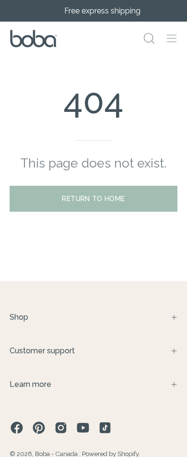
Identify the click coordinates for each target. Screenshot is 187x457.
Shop (19, 317)
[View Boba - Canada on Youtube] (83, 428)
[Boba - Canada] (34, 38)
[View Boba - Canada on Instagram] (61, 428)
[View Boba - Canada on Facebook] (17, 428)
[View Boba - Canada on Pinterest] (39, 428)
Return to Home (93, 198)
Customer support (42, 350)
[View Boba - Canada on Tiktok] (105, 428)
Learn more (30, 384)
